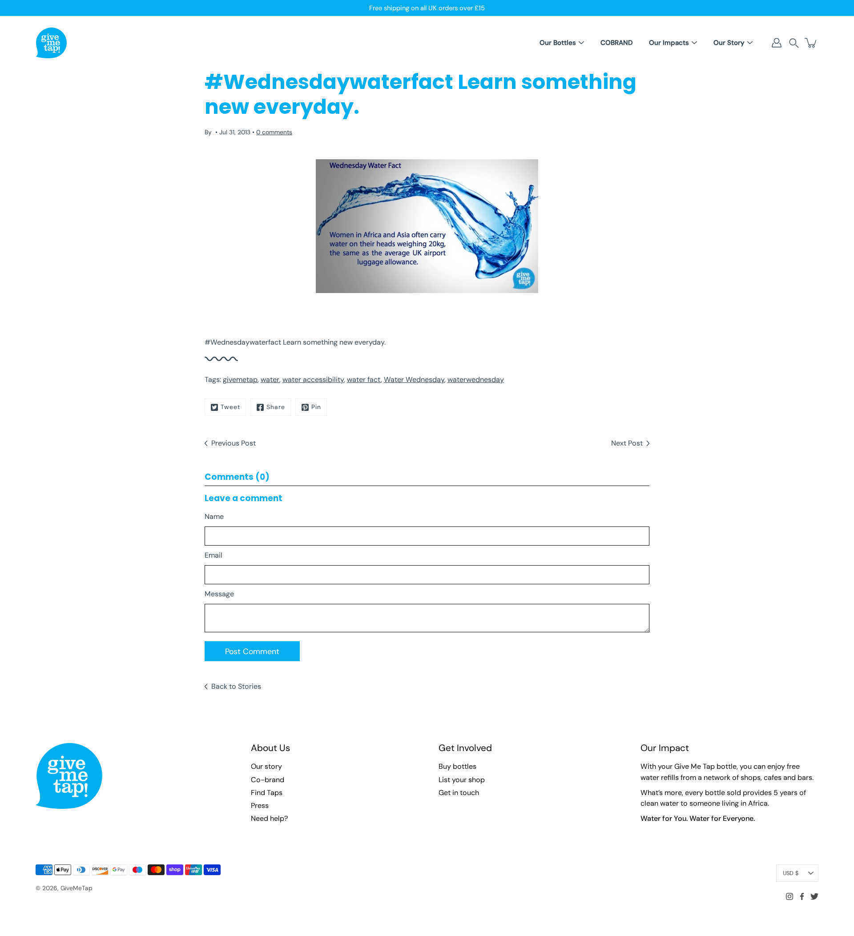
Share (275, 407)
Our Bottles (558, 42)
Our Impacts (669, 42)
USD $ (790, 873)
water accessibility (313, 379)
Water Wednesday (414, 379)
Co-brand (267, 779)
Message (219, 594)
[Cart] (811, 43)
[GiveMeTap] (51, 42)
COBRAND (616, 42)
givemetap (240, 379)
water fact (364, 379)
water (270, 379)
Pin (316, 407)
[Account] (776, 43)
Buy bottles (457, 766)
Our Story (729, 42)
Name (214, 516)
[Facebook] (802, 896)
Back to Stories (236, 686)
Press (260, 805)
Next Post (627, 443)
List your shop (462, 779)
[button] (794, 43)
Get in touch (459, 792)
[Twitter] (814, 896)
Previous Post (233, 443)
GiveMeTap (76, 888)
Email (213, 555)
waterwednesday (475, 379)
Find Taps (266, 792)
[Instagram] (790, 896)
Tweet (230, 407)
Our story (266, 766)
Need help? (269, 818)
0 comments (274, 132)
